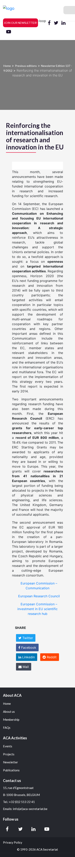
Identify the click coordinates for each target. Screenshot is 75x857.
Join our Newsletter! (20, 22)
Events (7, 746)
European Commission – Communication (39, 585)
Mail (25, 667)
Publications (11, 770)
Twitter (27, 638)
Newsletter (10, 762)
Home (7, 65)
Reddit (51, 657)
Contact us (12, 780)
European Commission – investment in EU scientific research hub (37, 609)
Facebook (28, 648)
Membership (11, 719)
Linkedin (28, 657)
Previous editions (26, 65)
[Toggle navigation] (69, 10)
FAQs (6, 727)
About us (9, 711)
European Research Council (39, 596)
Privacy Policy (12, 842)
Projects (8, 754)
